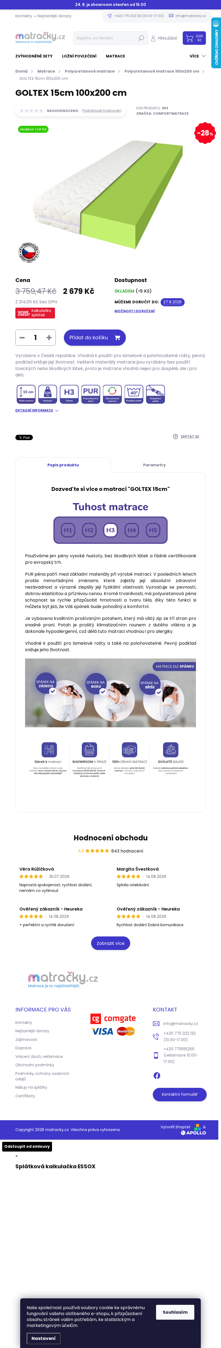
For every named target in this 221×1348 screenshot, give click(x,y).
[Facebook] (157, 1075)
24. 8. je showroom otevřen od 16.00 (110, 4)
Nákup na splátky (31, 1087)
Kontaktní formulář (180, 1094)
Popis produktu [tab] (63, 465)
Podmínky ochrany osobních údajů (42, 1076)
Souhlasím (175, 1312)
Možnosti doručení (135, 311)
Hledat (141, 38)
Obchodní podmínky (34, 1065)
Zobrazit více (111, 943)
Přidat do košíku (89, 337)
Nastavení (44, 1338)
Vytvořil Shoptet (176, 1127)
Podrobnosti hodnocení (101, 110)
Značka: (162, 113)
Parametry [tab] (154, 465)
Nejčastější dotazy (54, 16)
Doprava (23, 1048)
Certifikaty (25, 1096)
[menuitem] (36, 56)
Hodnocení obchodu (111, 838)
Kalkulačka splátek (41, 313)
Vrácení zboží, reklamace (39, 1056)
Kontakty (23, 16)
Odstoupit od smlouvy (27, 1146)
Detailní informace (34, 410)
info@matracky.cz (181, 1023)
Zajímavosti (26, 1039)
